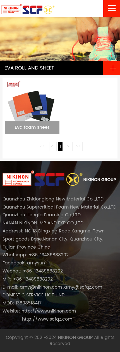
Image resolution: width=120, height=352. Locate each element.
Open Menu (113, 68)
